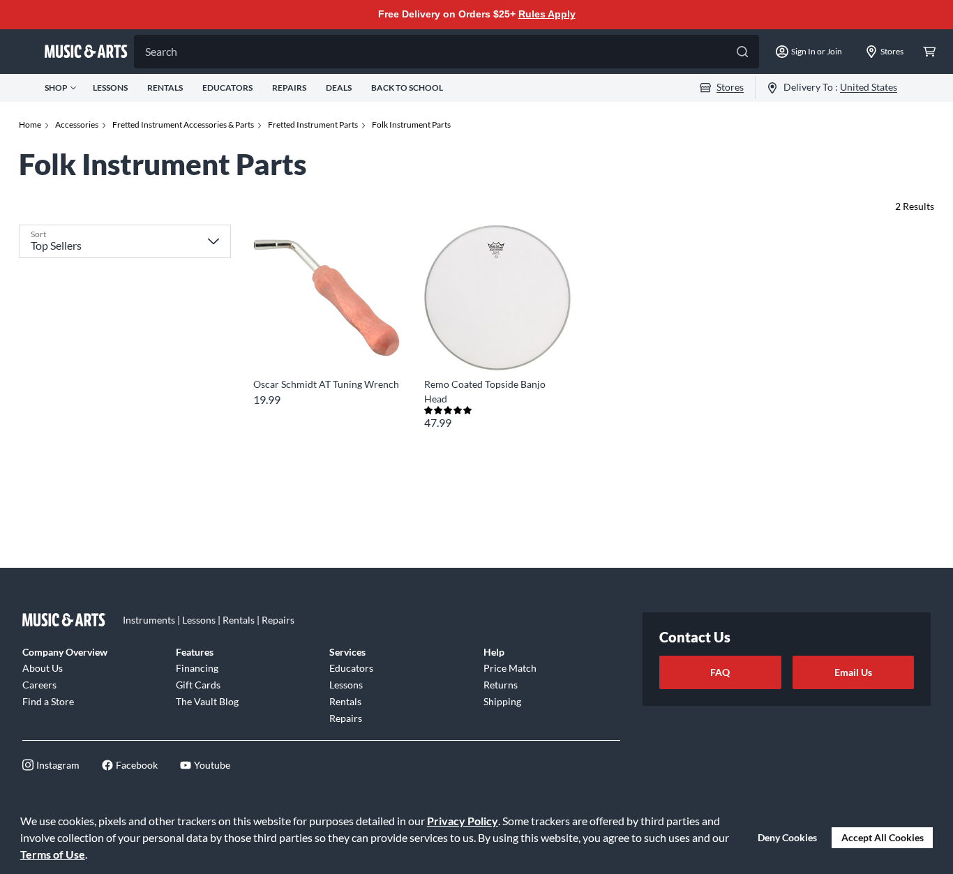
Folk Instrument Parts (411, 124)
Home (30, 124)
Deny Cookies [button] (787, 837)
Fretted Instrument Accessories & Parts (183, 124)
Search (161, 51)
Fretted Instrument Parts (313, 124)
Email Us (853, 672)
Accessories (76, 124)
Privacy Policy (462, 820)
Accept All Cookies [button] (882, 837)
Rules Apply (547, 14)
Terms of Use (52, 854)
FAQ (720, 672)
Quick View (326, 345)
